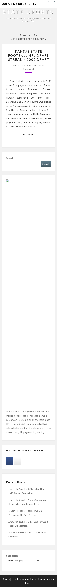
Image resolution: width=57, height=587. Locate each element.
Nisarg (28, 583)
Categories (12, 555)
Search (10, 157)
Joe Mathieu (36, 65)
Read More (29, 134)
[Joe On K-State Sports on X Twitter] (17, 461)
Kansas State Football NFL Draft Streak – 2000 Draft (28, 55)
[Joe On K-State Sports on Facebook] (9, 461)
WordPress (39, 579)
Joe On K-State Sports (19, 4)
